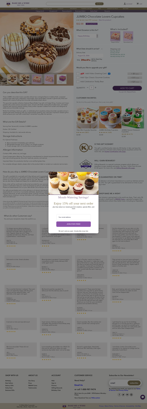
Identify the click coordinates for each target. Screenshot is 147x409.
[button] (73, 224)
